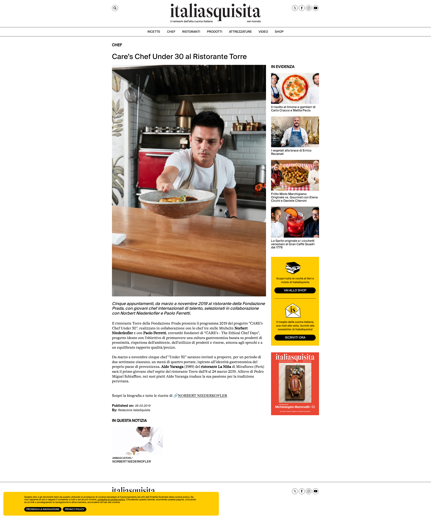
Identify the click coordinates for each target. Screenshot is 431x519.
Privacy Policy (74, 509)
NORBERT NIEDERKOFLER (202, 395)
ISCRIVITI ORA (295, 337)
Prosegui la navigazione (42, 509)
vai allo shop (295, 290)
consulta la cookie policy (111, 500)
